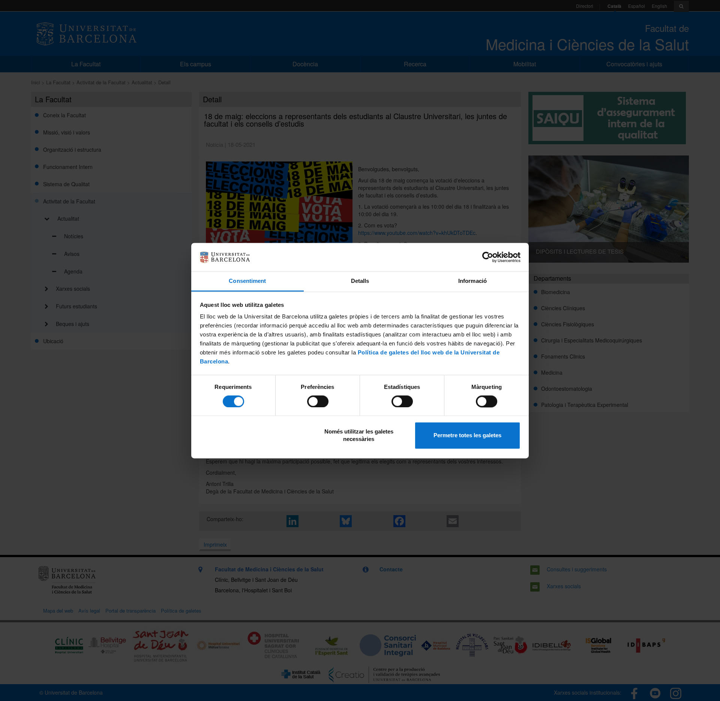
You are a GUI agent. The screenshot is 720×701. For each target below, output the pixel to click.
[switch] (317, 401)
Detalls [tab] (360, 281)
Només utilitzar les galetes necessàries (358, 435)
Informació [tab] (472, 281)
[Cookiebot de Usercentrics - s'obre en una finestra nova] (487, 257)
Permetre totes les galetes (467, 435)
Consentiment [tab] (247, 281)
